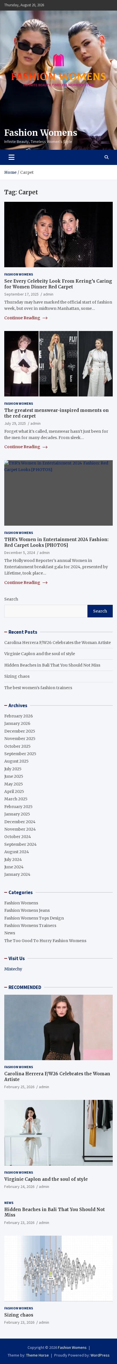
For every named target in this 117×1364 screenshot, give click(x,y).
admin (48, 294)
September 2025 (20, 753)
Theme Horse (37, 1355)
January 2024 (17, 874)
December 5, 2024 (19, 552)
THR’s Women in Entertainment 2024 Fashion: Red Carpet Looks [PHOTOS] (56, 542)
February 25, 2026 (19, 1086)
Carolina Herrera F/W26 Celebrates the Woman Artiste (57, 642)
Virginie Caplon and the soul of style (39, 653)
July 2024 (13, 859)
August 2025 (16, 761)
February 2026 (18, 716)
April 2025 (14, 791)
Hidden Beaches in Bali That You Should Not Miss (52, 665)
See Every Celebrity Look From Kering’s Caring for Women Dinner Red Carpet (58, 284)
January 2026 (17, 723)
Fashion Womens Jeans (27, 910)
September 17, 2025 (21, 294)
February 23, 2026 (19, 1222)
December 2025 (19, 731)
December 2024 (19, 821)
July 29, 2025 (15, 423)
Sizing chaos (17, 676)
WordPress (100, 1355)
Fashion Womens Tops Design (34, 918)
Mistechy (13, 969)
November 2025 (19, 738)
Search (11, 599)
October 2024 (17, 836)
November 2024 (20, 829)
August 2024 (16, 851)
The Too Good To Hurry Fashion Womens (45, 940)
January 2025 (17, 814)
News (9, 933)
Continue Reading (22, 317)
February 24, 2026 (19, 1186)
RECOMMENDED (25, 987)
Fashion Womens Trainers (30, 925)
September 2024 (20, 844)
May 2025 (13, 784)
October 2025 (17, 746)
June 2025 (13, 776)
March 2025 (16, 798)
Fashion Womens (40, 132)
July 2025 (13, 768)
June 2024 (14, 867)
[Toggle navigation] (11, 157)
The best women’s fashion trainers (38, 687)
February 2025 (18, 806)
